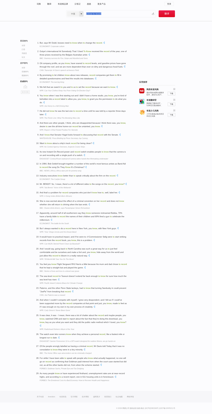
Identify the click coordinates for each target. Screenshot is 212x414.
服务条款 (140, 408)
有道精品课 (63, 4)
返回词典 (25, 92)
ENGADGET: (74, 159)
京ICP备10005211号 (167, 408)
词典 (39, 4)
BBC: (64, 58)
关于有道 (40, 397)
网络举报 (130, 397)
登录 (169, 4)
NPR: (65, 91)
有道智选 (62, 397)
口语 (23, 49)
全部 (23, 46)
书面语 (24, 53)
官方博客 (74, 397)
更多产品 (101, 4)
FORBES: (62, 369)
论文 (23, 57)
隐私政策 (133, 408)
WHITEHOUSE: (64, 138)
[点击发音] (104, 43)
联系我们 (107, 397)
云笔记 (77, 4)
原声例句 (24, 63)
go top (25, 86)
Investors (51, 397)
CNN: (59, 70)
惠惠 (89, 4)
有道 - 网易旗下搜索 (48, 13)
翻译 (49, 4)
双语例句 (24, 41)
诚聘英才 (96, 397)
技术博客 (85, 397)
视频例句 (25, 75)
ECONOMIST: (52, 46)
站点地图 (119, 397)
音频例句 (25, 72)
